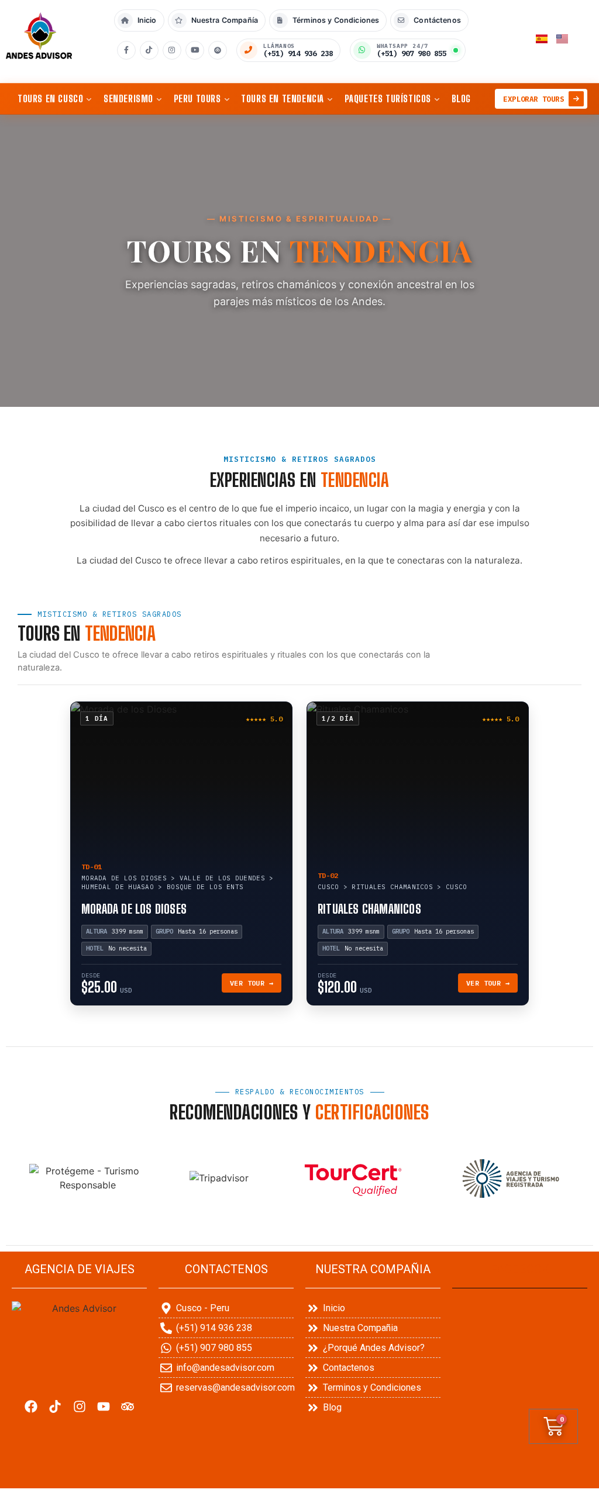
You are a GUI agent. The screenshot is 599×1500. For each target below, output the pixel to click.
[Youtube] (103, 1406)
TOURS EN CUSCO (50, 98)
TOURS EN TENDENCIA (282, 98)
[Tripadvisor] (127, 1406)
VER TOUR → (251, 983)
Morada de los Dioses (134, 908)
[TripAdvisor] (217, 50)
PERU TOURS (197, 98)
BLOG (461, 98)
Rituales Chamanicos (369, 908)
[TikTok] (149, 50)
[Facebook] (126, 50)
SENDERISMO (128, 98)
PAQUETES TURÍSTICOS (388, 98)
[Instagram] (172, 50)
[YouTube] (194, 50)
